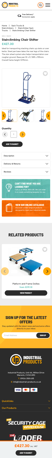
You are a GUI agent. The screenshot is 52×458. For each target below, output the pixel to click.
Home (4, 25)
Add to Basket (12, 144)
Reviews (7, 172)
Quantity (6, 128)
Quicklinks (7, 401)
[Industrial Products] (26, 360)
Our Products (9, 408)
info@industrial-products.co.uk (26, 382)
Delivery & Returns (12, 164)
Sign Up (43, 335)
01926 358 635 (26, 378)
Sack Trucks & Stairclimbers (13, 26)
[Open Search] (40, 5)
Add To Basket (26, 453)
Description (9, 156)
